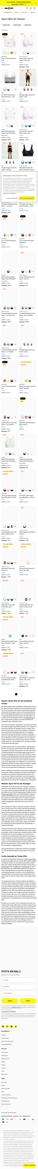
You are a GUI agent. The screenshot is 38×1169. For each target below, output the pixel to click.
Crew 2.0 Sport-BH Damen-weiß (8, 59)
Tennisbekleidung (8, 12)
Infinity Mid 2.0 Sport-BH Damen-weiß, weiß (26, 132)
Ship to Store (4, 1074)
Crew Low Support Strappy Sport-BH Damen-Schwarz (8, 496)
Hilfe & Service (4, 1052)
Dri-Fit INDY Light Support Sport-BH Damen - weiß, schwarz (8, 96)
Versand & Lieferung (6, 1094)
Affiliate (3, 1061)
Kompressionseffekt (7, 794)
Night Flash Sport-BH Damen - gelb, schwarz (27, 423)
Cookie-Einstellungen (6, 1044)
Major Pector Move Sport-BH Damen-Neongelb (27, 387)
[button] (2, 8)
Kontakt (3, 1085)
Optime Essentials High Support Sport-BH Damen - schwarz (26, 461)
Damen (16, 12)
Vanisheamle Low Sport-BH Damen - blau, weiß (27, 678)
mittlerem (17, 866)
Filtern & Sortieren (29, 1165)
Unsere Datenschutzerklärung (8, 1011)
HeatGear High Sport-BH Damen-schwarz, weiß (26, 605)
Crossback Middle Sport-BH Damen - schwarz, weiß (9, 314)
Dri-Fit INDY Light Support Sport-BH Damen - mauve (26, 205)
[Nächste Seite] (25, 694)
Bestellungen (4, 1055)
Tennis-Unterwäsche (30, 859)
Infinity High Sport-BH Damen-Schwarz (27, 533)
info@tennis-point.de (16, 1007)
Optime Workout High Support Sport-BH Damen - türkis (9, 642)
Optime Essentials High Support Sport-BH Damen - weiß (8, 461)
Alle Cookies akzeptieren (27, 198)
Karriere (3, 1065)
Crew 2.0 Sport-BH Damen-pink (8, 387)
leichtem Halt (5, 866)
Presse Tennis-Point (6, 1104)
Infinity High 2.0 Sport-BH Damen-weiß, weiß (26, 59)
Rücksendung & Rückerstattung (9, 1098)
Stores (2, 1091)
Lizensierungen (5, 1038)
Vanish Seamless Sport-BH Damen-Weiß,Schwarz (9, 533)
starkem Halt (25, 866)
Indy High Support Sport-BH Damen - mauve (26, 350)
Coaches (3, 1068)
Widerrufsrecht (26, 1116)
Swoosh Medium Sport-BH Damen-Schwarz (26, 642)
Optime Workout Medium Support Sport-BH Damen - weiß (8, 133)
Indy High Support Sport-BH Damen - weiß (26, 95)
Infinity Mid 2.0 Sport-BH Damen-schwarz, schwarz (26, 168)
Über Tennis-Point (5, 1088)
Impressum (15, 1116)
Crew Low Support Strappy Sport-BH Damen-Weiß (8, 678)
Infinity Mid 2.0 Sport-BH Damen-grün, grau (8, 605)
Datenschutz (6, 193)
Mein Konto (4, 1082)
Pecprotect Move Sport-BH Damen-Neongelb (26, 569)
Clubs (2, 1071)
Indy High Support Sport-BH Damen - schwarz (9, 168)
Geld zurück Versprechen (7, 1041)
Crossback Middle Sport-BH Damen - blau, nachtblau (27, 314)
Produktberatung (5, 1101)
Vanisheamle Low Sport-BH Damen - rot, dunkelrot (9, 423)
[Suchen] (27, 8)
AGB (21, 1116)
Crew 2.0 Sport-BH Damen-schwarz (8, 241)
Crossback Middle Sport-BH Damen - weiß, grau (9, 205)
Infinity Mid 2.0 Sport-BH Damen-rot (8, 569)
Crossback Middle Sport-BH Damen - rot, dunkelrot (9, 350)
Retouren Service (5, 1058)
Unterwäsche (24, 12)
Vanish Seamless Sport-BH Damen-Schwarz (26, 278)
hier (30, 190)
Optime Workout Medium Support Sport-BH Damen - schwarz (8, 278)
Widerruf (3, 1035)
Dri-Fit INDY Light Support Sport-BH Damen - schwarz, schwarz (27, 497)
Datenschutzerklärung (6, 1116)
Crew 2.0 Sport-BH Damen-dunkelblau (26, 241)
